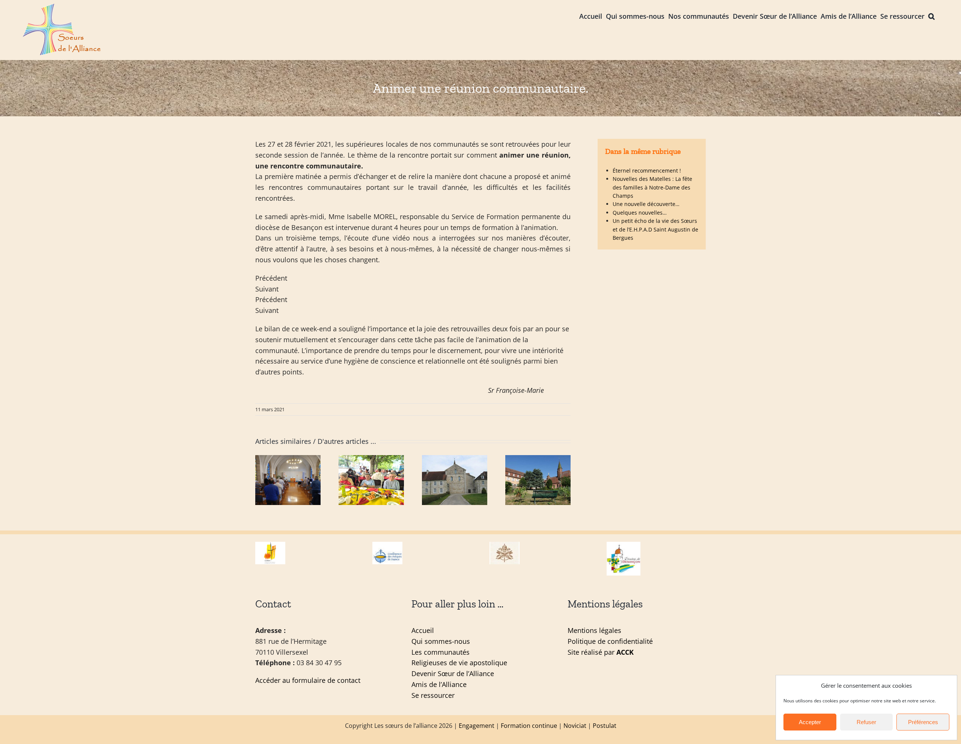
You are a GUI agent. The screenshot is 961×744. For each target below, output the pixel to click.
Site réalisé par (601, 652)
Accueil (422, 630)
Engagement (476, 725)
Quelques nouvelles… (640, 212)
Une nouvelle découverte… (646, 203)
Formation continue (529, 725)
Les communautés (440, 652)
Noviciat (574, 725)
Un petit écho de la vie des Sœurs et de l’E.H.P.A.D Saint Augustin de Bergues (655, 229)
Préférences (923, 722)
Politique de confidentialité (610, 641)
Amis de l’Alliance (439, 684)
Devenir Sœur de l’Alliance (452, 673)
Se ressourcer (433, 695)
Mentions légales (594, 630)
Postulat (604, 725)
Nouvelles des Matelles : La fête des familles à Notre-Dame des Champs (652, 187)
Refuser (866, 722)
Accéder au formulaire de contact (307, 680)
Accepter (810, 722)
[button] (931, 15)
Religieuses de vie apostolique (459, 662)
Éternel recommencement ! (647, 170)
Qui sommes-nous (440, 641)
